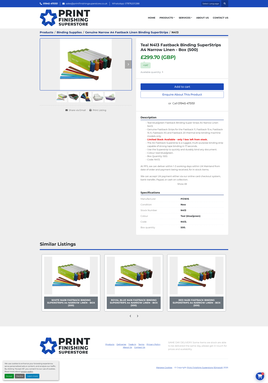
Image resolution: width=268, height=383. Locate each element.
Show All (182, 184)
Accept (9, 376)
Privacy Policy (153, 344)
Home (151, 17)
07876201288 (132, 3)
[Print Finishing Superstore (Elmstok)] (65, 345)
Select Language (211, 3)
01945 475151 (50, 3)
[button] (167, 18)
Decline (19, 376)
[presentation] (130, 315)
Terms (141, 344)
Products (166, 17)
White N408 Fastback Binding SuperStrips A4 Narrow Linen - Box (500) (71, 303)
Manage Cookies (164, 367)
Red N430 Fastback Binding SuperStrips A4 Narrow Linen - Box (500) (196, 303)
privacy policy (27, 371)
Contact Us (220, 17)
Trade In (132, 344)
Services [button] (184, 17)
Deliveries (121, 344)
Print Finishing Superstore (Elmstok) (205, 367)
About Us (202, 17)
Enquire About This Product (182, 94)
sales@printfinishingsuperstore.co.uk (86, 3)
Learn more (32, 376)
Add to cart (182, 86)
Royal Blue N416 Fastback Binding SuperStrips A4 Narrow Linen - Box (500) (134, 303)
